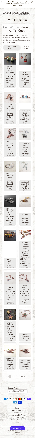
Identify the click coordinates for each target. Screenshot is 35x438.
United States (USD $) (16, 391)
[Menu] (9, 20)
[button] (11, 47)
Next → (22, 376)
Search (17, 408)
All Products (14, 27)
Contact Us (17, 413)
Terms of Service (17, 420)
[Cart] (20, 20)
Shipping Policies (17, 417)
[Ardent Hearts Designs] (17, 12)
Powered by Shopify (17, 434)
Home (5, 27)
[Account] (14, 20)
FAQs (17, 422)
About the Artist (17, 410)
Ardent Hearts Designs (19, 430)
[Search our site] (26, 20)
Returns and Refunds (17, 415)
